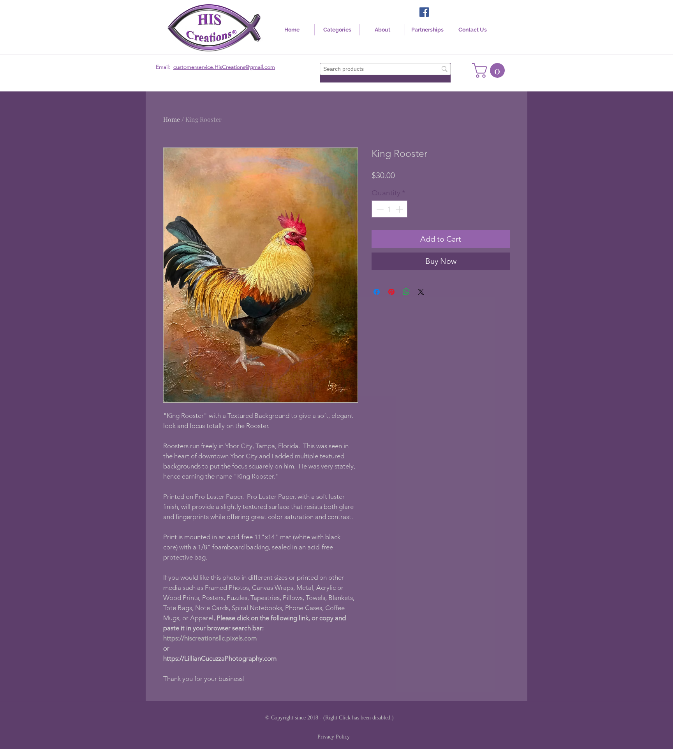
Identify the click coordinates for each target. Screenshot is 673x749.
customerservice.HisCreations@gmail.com (224, 66)
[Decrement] (379, 209)
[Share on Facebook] (376, 291)
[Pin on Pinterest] (391, 291)
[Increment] (400, 209)
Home (171, 119)
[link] (490, 70)
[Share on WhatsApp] (406, 291)
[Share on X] (421, 291)
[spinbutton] (390, 209)
